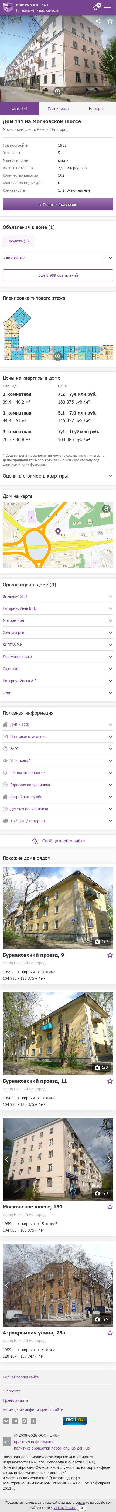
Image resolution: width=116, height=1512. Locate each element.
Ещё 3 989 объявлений (58, 275)
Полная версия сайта (21, 1377)
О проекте (12, 1390)
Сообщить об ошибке (63, 841)
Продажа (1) (18, 240)
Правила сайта (15, 1400)
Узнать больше (65, 1508)
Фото (19, 108)
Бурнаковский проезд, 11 (35, 1081)
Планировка (58, 108)
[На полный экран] (106, 509)
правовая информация (33, 1441)
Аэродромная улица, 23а (34, 1332)
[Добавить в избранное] (110, 21)
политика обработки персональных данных (52, 1448)
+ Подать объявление (58, 204)
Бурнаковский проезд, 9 (33, 955)
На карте (96, 108)
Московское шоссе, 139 (32, 1206)
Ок (82, 1508)
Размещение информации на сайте (33, 1409)
